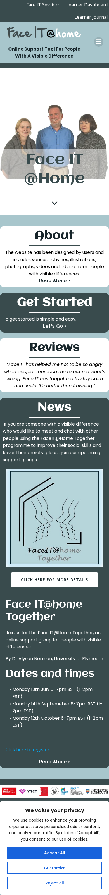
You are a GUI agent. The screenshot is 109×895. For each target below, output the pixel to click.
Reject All (54, 883)
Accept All (54, 853)
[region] (54, 848)
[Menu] (98, 42)
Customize (54, 868)
